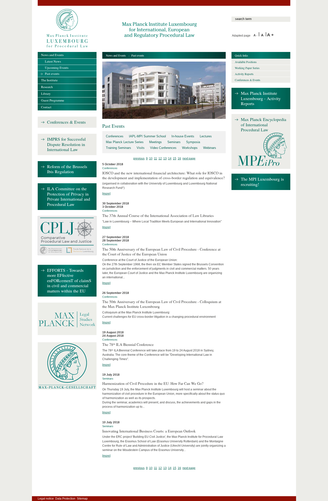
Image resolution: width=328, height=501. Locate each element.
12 (160, 158)
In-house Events (182, 136)
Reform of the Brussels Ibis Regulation (67, 169)
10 (150, 158)
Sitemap (82, 498)
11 (155, 158)
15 (174, 158)
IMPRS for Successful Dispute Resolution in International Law (66, 144)
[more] (106, 193)
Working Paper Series (247, 68)
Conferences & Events (66, 122)
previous (139, 158)
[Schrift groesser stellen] (270, 35)
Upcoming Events (56, 67)
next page (188, 158)
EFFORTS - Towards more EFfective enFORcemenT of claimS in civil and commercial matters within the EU (69, 281)
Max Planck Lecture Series (125, 142)
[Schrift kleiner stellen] (256, 35)
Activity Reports (244, 74)
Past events (52, 73)
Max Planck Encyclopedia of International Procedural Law (263, 125)
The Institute (49, 80)
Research (47, 87)
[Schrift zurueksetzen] (263, 35)
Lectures (206, 136)
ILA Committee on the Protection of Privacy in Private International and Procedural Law (68, 196)
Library (46, 93)
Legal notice (46, 498)
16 (179, 158)
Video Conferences (163, 148)
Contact (46, 107)
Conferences (114, 136)
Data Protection (65, 498)
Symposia (193, 142)
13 (165, 158)
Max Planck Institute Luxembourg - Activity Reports (261, 98)
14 (169, 158)
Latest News (53, 61)
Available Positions (246, 62)
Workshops (190, 148)
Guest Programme (52, 100)
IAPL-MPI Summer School (147, 136)
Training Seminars (118, 148)
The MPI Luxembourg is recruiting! (262, 182)
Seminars (174, 142)
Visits (141, 148)
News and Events (116, 55)
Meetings (155, 142)
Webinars (209, 148)
